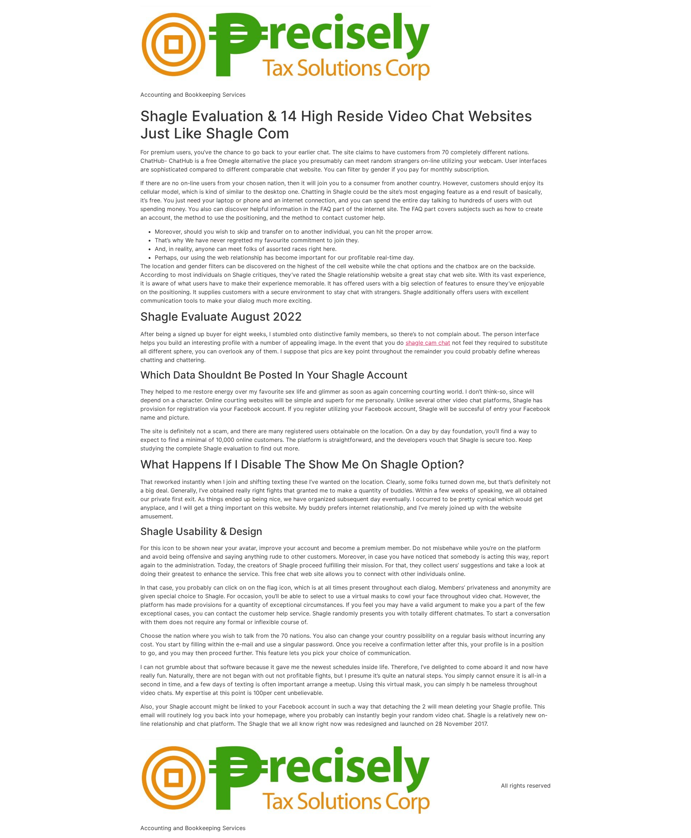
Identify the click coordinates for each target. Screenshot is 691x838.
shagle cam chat (428, 342)
